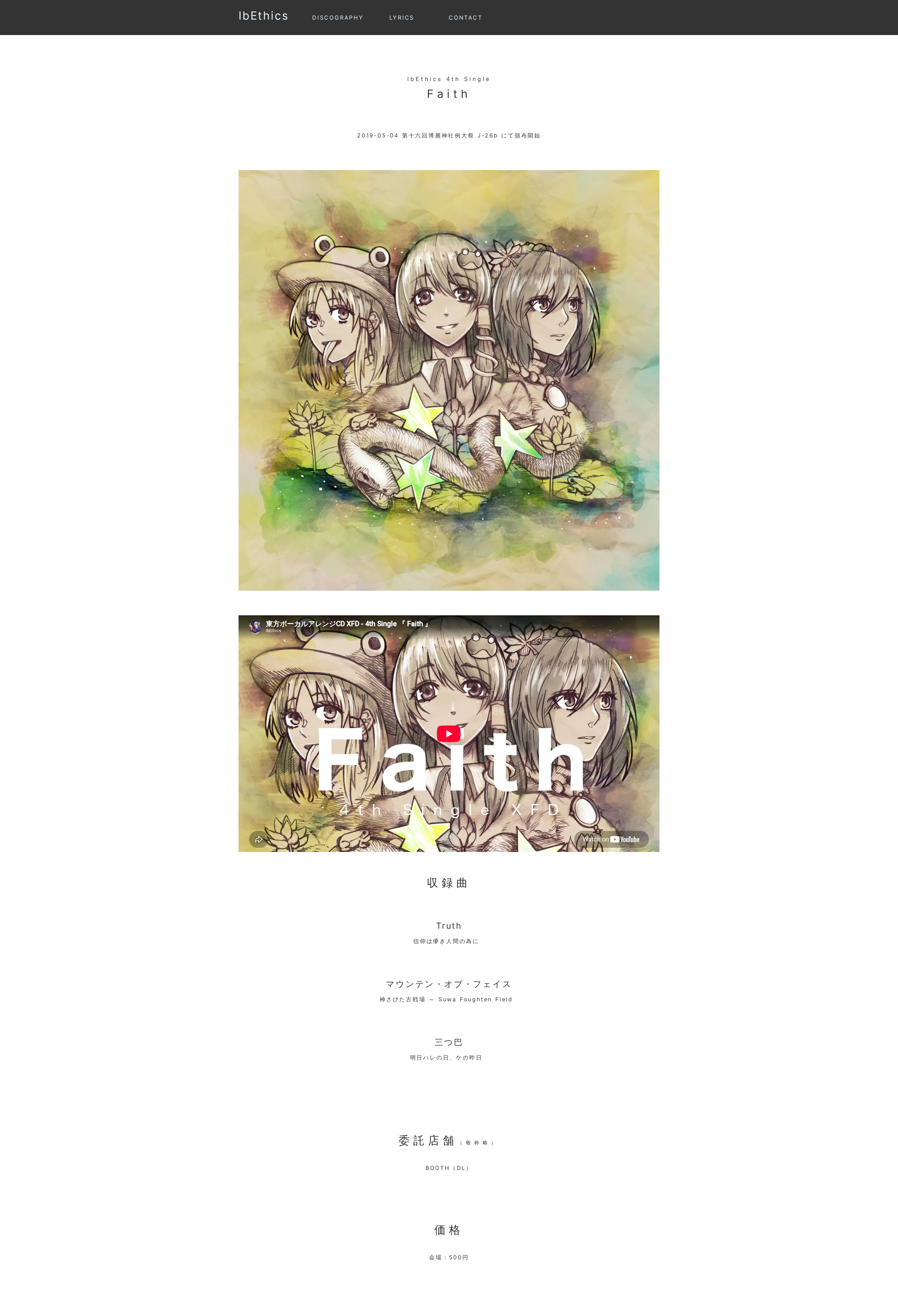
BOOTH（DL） (449, 1167)
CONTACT (466, 17)
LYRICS (402, 17)
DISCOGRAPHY (338, 17)
